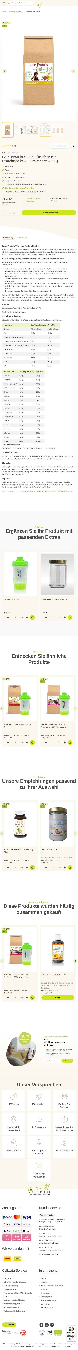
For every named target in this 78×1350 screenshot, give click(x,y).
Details (58, 997)
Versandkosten (35, 1344)
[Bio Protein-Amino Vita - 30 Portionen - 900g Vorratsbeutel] (57, 699)
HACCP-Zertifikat (47, 1308)
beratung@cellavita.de (51, 1243)
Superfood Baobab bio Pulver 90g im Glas (20, 850)
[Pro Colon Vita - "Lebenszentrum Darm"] (20, 699)
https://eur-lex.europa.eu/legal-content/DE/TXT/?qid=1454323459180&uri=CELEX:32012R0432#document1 (37, 491)
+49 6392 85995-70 (48, 1240)
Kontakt (43, 1278)
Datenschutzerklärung (11, 1286)
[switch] (71, 1339)
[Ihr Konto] (74, 3)
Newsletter (44, 1289)
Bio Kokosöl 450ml (49, 849)
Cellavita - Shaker (11, 599)
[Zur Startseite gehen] (39, 5)
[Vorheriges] (5, 71)
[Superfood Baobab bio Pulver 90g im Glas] (20, 824)
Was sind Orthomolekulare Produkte (52, 1286)
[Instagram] (52, 1325)
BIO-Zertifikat (45, 1304)
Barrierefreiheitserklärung (12, 1307)
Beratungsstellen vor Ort (48, 1300)
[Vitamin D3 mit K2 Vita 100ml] (57, 949)
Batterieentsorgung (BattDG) (13, 1304)
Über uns (44, 1282)
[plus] (18, 212)
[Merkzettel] (69, 3)
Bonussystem (45, 1293)
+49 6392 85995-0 (48, 1226)
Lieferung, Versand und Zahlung (14, 1300)
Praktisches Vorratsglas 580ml (54, 599)
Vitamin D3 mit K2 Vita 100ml (54, 974)
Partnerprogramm (46, 1297)
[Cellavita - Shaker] (20, 574)
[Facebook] (41, 1325)
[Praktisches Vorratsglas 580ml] (57, 574)
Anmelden (68, 1061)
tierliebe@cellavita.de (51, 1254)
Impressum (7, 1278)
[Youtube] (47, 1325)
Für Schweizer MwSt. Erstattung (14, 1311)
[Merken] (73, 145)
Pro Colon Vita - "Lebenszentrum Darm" (18, 725)
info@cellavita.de (50, 1229)
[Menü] (4, 3)
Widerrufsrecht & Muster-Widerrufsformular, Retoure (18, 1294)
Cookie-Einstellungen (11, 1289)
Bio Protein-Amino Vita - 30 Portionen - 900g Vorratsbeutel (54, 725)
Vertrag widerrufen (47, 1215)
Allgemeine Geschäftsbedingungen (15, 1282)
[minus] (4, 212)
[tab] (8, 237)
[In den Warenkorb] (32, 617)
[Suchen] (8, 3)
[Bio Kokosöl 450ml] (57, 824)
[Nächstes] (73, 71)
